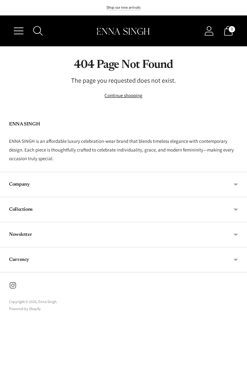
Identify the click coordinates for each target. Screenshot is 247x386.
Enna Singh (47, 301)
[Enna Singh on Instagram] (13, 286)
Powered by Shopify (25, 308)
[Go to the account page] (209, 31)
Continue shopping (123, 95)
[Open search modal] (38, 31)
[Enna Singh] (123, 31)
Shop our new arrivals (123, 7)
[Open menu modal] (19, 31)
